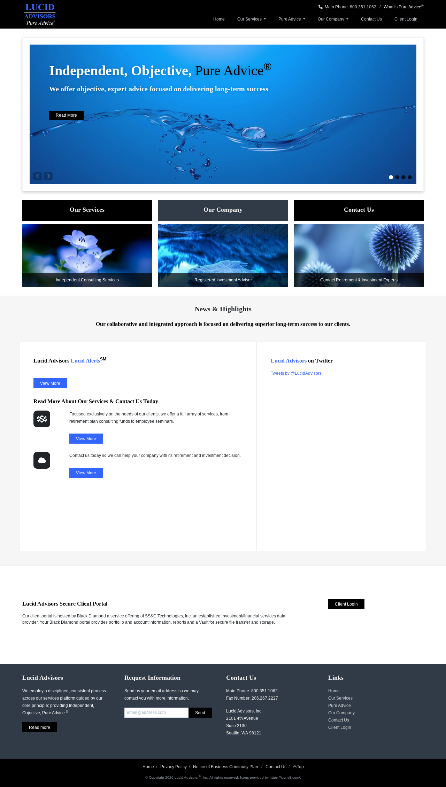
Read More (66, 115)
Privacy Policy (173, 766)
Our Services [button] (250, 19)
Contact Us (371, 19)
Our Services (340, 698)
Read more (39, 727)
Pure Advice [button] (290, 19)
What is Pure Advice (402, 7)
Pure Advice (339, 705)
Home (219, 19)
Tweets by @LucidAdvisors (296, 373)
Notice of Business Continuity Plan (226, 766)
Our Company (341, 712)
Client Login (405, 19)
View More (50, 383)
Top (300, 766)
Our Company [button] (331, 19)
